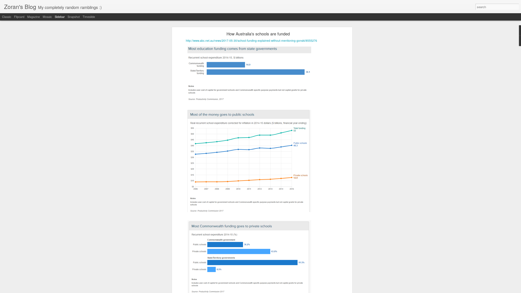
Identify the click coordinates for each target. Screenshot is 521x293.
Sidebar (60, 17)
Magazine (33, 17)
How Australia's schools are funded (258, 34)
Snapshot (74, 17)
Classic (6, 17)
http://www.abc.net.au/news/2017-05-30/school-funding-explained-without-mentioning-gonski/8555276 (251, 40)
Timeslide (89, 17)
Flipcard (19, 17)
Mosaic (47, 17)
